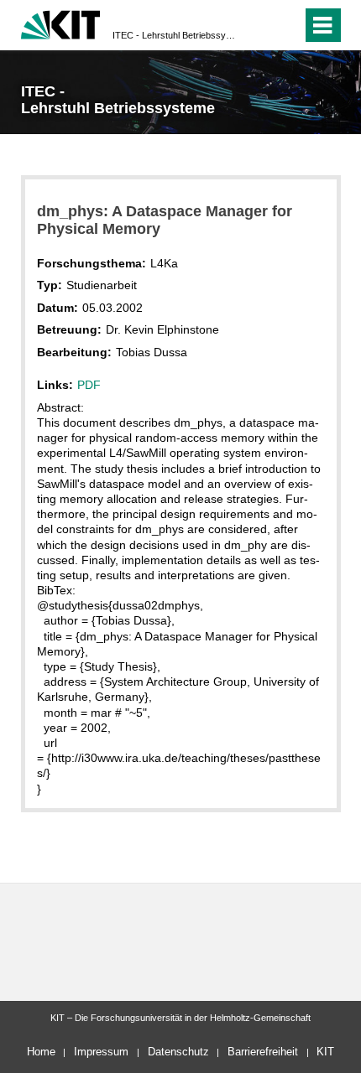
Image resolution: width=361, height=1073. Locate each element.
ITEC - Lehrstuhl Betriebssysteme (175, 35)
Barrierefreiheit (263, 1051)
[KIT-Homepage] (61, 23)
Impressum (101, 1051)
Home (41, 1051)
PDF (89, 384)
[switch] (259, 25)
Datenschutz (178, 1051)
